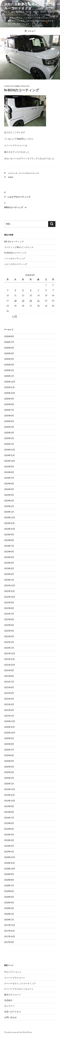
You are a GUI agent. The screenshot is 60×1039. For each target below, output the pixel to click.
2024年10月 (9, 461)
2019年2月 (9, 846)
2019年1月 (9, 851)
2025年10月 (9, 393)
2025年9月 (9, 399)
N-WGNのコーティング (15, 253)
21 (38, 300)
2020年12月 (9, 721)
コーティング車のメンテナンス (18, 247)
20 (31, 300)
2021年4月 (9, 699)
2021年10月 (9, 665)
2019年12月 (9, 789)
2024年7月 (9, 478)
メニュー (31, 31)
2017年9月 (9, 942)
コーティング (12, 173)
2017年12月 (9, 925)
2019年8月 (9, 812)
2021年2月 (9, 710)
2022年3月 (9, 636)
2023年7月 (9, 546)
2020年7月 (9, 750)
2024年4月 (9, 495)
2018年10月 (9, 868)
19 (23, 300)
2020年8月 (9, 744)
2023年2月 (9, 574)
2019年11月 (9, 795)
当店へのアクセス (12, 1011)
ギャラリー (9, 1006)
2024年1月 (9, 512)
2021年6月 (9, 687)
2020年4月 (9, 767)
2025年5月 (9, 421)
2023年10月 (9, 529)
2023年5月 (9, 557)
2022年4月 (9, 631)
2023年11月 (9, 523)
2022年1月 (9, 648)
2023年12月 (9, 517)
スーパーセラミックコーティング (20, 983)
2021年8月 (9, 676)
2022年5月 (9, 625)
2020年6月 (9, 755)
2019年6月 (9, 823)
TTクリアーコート (12, 972)
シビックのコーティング (15, 264)
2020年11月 (9, 727)
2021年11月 (9, 659)
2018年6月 (9, 891)
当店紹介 (8, 1000)
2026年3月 (9, 364)
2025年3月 (9, 432)
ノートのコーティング (14, 258)
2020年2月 (9, 778)
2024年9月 (9, 466)
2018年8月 (9, 880)
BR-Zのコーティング (14, 241)
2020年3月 (9, 772)
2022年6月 (9, 619)
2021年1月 (9, 716)
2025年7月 (9, 410)
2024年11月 (9, 455)
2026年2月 (9, 370)
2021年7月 (9, 682)
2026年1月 (9, 376)
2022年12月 (9, 585)
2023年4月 (9, 563)
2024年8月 (9, 472)
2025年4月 (9, 427)
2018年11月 (9, 863)
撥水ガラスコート (12, 994)
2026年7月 (9, 342)
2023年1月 (9, 580)
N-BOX (10, 177)
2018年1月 (9, 919)
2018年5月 (9, 897)
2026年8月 (9, 336)
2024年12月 (9, 449)
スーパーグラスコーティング (29, 173)
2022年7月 (9, 614)
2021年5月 (9, 693)
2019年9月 (9, 806)
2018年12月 (9, 857)
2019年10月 (9, 800)
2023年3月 (9, 568)
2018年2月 (9, 914)
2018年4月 (9, 902)
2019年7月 (9, 817)
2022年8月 (9, 608)
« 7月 (14, 316)
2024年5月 (9, 489)
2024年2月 (9, 506)
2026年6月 (9, 348)
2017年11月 (9, 931)
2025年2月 (9, 438)
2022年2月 (9, 642)
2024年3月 (9, 500)
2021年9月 (9, 670)
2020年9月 (9, 738)
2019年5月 (9, 829)
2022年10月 (9, 597)
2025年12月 (9, 381)
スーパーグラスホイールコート (18, 989)
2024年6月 (9, 483)
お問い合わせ (10, 1017)
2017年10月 (9, 936)
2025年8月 (9, 404)
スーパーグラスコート (14, 978)
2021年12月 (9, 653)
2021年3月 (9, 704)
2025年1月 (9, 444)
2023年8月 (9, 540)
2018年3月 (9, 908)
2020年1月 (9, 783)
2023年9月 (9, 534)
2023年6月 (9, 551)
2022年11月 (9, 591)
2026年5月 (9, 353)
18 (15, 300)
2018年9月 (9, 874)
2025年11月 (9, 387)
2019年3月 (9, 840)
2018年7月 (9, 885)
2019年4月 (9, 834)
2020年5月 (9, 761)
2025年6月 (9, 415)
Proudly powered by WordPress (18, 1032)
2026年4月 (9, 359)
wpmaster (25, 86)
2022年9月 (9, 602)
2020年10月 (9, 732)
